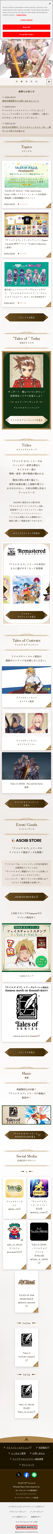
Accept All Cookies (26, 34)
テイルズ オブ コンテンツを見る (26, 804)
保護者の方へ (36, 1517)
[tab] (17, 82)
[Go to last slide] (5, 590)
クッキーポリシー (36, 1512)
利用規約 (43, 1447)
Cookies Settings (26, 20)
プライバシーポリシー (18, 1512)
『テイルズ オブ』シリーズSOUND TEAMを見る (25, 1135)
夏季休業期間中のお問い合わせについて (20, 100)
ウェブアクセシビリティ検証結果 (27, 1458)
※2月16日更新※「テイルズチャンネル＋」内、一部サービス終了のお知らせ (26, 128)
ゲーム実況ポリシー (19, 1517)
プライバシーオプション (17, 1447)
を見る (26, 420)
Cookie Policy (21, 15)
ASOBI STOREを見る (25, 896)
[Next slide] (48, 590)
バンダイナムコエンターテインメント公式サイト (26, 1507)
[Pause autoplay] (49, 81)
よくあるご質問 (18, 1453)
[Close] (50, 3)
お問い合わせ (38, 1453)
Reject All (26, 27)
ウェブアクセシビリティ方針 (26, 1522)
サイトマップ (28, 1464)
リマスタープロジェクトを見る (26, 615)
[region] (26, 19)
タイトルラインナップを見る (26, 533)
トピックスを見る (26, 317)
